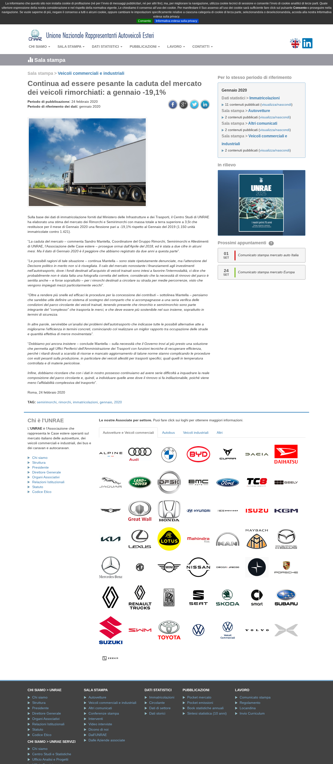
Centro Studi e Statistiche (51, 754)
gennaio (106, 402)
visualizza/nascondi (276, 104)
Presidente (40, 467)
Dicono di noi (98, 729)
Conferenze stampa (103, 713)
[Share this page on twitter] (194, 104)
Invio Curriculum (252, 713)
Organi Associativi (45, 477)
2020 (118, 402)
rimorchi (65, 402)
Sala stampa (70, 46)
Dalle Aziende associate (106, 740)
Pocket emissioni (200, 703)
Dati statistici (106, 46)
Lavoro (175, 46)
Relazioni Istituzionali (48, 482)
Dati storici (157, 713)
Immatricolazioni (264, 98)
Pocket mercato (199, 697)
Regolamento (250, 703)
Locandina (248, 708)
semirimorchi (47, 402)
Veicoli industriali (195, 432)
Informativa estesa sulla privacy (176, 21)
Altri (220, 432)
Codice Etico (41, 492)
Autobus (168, 432)
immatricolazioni (85, 402)
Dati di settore (160, 708)
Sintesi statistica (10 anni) (207, 713)
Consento (144, 21)
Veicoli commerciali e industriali (91, 73)
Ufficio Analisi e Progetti (50, 759)
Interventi (95, 719)
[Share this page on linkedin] (205, 104)
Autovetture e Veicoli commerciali (128, 432)
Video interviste (100, 724)
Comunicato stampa (255, 697)
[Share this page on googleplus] (183, 104)
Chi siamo (38, 46)
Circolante (157, 703)
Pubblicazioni (143, 46)
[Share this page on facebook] (173, 104)
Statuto (37, 487)
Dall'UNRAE (97, 735)
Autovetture (259, 111)
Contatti (201, 46)
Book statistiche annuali (205, 708)
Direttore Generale (46, 472)
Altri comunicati (262, 123)
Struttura (39, 462)
